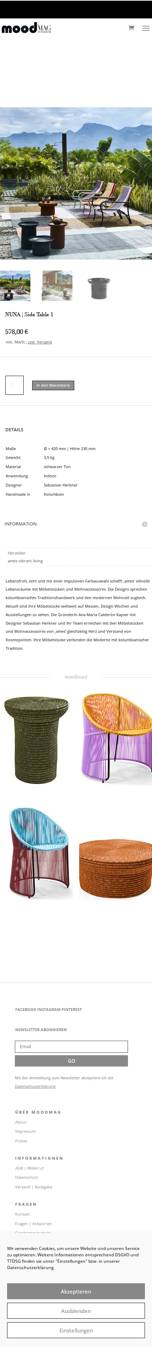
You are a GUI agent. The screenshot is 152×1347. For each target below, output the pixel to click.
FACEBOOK (25, 1009)
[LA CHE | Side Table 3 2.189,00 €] (115, 851)
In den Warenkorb (53, 385)
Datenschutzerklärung (35, 1086)
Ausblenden (76, 1310)
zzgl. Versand (40, 342)
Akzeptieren (76, 1291)
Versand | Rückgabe (33, 1186)
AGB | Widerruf (29, 1168)
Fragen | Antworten (33, 1223)
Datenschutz (26, 1177)
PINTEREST (72, 1009)
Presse (21, 1140)
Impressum (25, 1131)
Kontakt (22, 1214)
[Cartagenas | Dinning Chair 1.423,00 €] (36, 851)
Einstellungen (76, 1330)
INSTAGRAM (48, 1009)
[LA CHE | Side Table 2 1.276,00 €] (36, 737)
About (21, 1122)
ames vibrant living (25, 560)
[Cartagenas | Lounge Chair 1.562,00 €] (115, 737)
